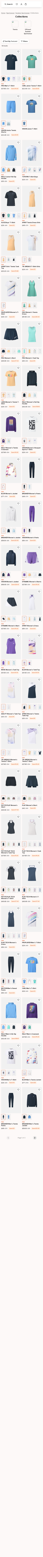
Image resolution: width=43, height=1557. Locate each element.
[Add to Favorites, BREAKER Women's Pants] (39, 459)
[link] (17, 4)
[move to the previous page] (8, 1138)
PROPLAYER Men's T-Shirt (31, 942)
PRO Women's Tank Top (30, 358)
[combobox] (10, 41)
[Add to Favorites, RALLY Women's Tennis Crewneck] (18, 413)
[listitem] (3, 79)
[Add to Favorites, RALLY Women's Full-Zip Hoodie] (39, 368)
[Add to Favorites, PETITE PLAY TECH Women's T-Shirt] (18, 862)
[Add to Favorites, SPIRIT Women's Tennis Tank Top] (39, 679)
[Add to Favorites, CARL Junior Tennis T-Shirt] (39, 51)
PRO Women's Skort (8, 358)
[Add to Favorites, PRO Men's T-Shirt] (18, 51)
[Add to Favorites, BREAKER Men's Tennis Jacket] (39, 1089)
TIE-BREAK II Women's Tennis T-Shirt (9, 760)
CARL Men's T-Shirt (29, 988)
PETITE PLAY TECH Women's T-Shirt (8, 897)
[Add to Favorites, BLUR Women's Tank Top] (39, 635)
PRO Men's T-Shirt (7, 86)
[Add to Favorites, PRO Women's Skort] (18, 324)
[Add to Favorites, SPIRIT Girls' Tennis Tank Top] (18, 232)
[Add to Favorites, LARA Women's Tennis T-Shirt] (18, 368)
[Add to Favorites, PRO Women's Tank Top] (39, 324)
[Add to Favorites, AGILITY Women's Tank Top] (18, 679)
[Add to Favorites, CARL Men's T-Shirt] (39, 954)
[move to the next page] (35, 1138)
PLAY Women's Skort (29, 805)
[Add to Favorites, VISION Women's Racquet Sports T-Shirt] (39, 413)
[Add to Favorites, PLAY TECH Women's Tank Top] (39, 817)
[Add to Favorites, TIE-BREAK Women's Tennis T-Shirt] (39, 725)
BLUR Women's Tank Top (31, 670)
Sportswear (10, 13)
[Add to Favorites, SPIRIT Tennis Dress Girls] (39, 188)
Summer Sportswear (23, 13)
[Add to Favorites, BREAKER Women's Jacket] (18, 503)
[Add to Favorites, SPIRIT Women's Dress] (39, 591)
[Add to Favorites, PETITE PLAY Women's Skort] (18, 771)
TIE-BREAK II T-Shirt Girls (31, 266)
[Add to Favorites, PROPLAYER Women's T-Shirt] (18, 278)
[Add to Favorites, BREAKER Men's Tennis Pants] (18, 1089)
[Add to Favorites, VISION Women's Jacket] (18, 547)
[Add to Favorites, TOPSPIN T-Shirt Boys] (39, 142)
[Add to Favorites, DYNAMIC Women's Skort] (18, 591)
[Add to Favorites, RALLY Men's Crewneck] (39, 1000)
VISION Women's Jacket (10, 581)
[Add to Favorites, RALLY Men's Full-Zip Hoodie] (18, 1000)
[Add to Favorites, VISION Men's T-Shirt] (18, 1045)
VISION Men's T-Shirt (8, 1080)
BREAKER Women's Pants (31, 493)
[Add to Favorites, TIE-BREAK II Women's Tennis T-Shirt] (18, 725)
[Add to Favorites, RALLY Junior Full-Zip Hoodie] (18, 142)
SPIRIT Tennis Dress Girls (31, 222)
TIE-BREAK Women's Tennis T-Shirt (29, 760)
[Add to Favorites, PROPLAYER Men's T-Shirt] (39, 908)
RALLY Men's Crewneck (30, 1034)
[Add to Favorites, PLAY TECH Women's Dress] (18, 908)
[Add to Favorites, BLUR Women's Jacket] (18, 459)
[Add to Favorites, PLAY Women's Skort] (39, 771)
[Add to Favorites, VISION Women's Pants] (39, 503)
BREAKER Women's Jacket (10, 537)
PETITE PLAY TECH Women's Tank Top (8, 852)
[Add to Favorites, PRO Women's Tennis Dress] (39, 278)
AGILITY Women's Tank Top (11, 714)
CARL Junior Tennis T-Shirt (31, 86)
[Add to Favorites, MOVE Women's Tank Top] (18, 635)
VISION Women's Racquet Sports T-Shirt (31, 448)
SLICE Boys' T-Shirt (8, 222)
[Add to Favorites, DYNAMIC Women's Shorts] (39, 547)
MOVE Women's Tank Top (10, 670)
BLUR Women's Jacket (9, 493)
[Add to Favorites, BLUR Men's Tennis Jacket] (39, 1045)
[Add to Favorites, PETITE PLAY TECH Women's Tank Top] (18, 817)
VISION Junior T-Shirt (29, 129)
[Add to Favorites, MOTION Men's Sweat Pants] (18, 954)
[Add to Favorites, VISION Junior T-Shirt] (39, 96)
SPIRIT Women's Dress (30, 626)
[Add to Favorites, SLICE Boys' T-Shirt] (18, 188)
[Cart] (26, 4)
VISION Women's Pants (30, 537)
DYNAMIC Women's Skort (10, 626)
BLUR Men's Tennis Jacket (31, 1080)
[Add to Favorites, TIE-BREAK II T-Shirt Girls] (39, 232)
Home (3, 13)
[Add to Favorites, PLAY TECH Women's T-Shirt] (39, 862)
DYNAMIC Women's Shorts (31, 581)
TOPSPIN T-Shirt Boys (30, 177)
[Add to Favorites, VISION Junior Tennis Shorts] (18, 96)
